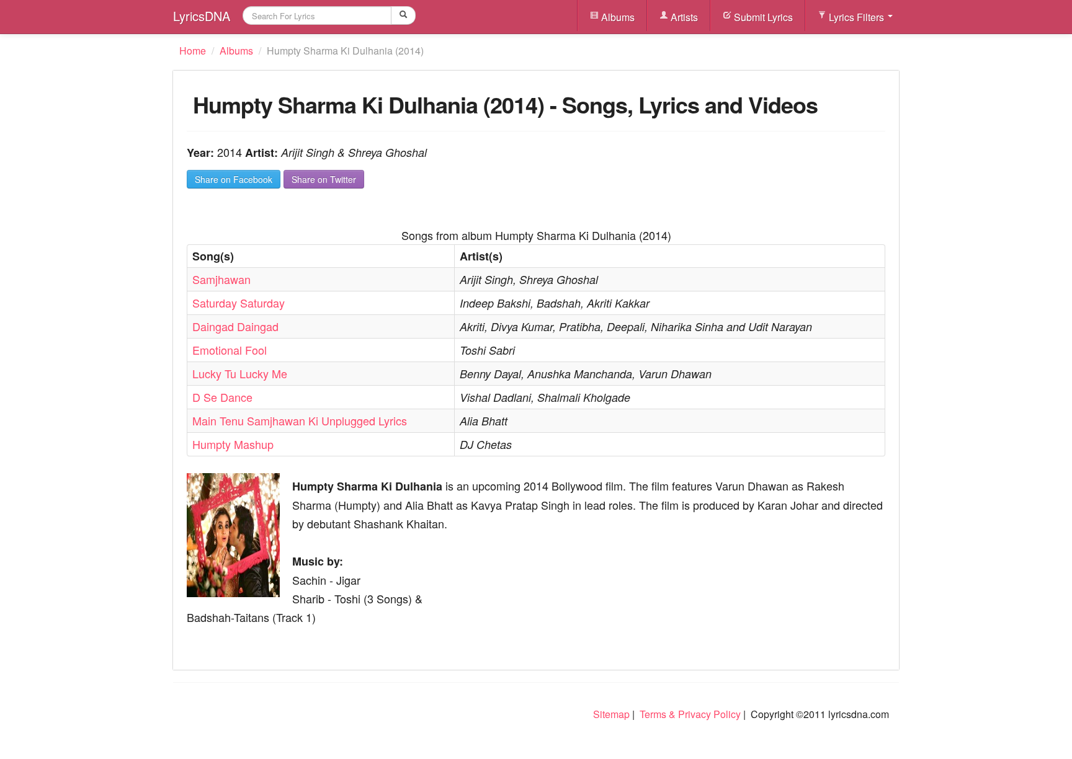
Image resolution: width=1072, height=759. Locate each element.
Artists (683, 17)
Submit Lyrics (762, 17)
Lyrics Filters (856, 17)
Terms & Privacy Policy (690, 714)
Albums (617, 17)
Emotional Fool (229, 350)
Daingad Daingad (235, 326)
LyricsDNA (201, 16)
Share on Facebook (233, 179)
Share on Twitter (324, 179)
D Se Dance (222, 397)
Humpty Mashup (233, 444)
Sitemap (611, 714)
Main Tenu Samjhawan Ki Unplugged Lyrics (299, 420)
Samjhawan (221, 279)
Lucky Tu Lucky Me (239, 373)
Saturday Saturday (238, 303)
